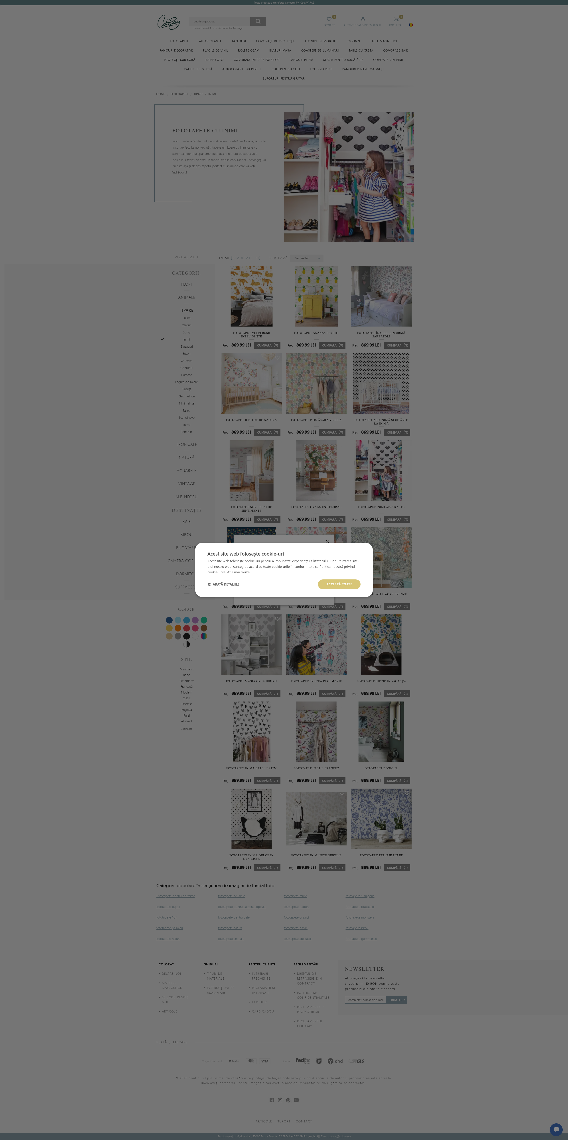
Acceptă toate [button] (339, 584)
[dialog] (284, 570)
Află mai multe (238, 572)
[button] (223, 584)
